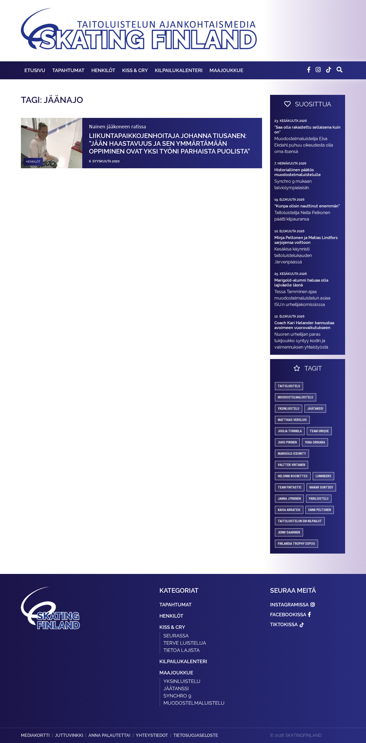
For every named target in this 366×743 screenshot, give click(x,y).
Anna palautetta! (109, 735)
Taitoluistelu (289, 386)
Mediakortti (35, 735)
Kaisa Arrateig (289, 510)
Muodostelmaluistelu (295, 397)
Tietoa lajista (181, 650)
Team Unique (319, 431)
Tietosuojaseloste (195, 735)
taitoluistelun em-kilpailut (300, 521)
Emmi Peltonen (319, 510)
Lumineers (323, 476)
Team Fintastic (289, 487)
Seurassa (176, 636)
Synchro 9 (177, 696)
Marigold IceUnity (292, 453)
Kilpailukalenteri (179, 70)
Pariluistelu (318, 499)
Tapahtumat (68, 70)
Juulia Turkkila (290, 431)
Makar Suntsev (321, 487)
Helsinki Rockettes (293, 476)
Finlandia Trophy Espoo (296, 544)
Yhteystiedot (152, 735)
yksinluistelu (288, 408)
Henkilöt (103, 70)
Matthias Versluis (292, 420)
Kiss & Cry (135, 70)
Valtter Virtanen (291, 465)
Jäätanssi (315, 408)
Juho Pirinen (287, 442)
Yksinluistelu (181, 681)
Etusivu (34, 70)
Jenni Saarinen (289, 532)
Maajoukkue (226, 70)
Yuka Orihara (315, 442)
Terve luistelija (184, 643)
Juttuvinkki (69, 735)
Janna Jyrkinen (289, 499)
